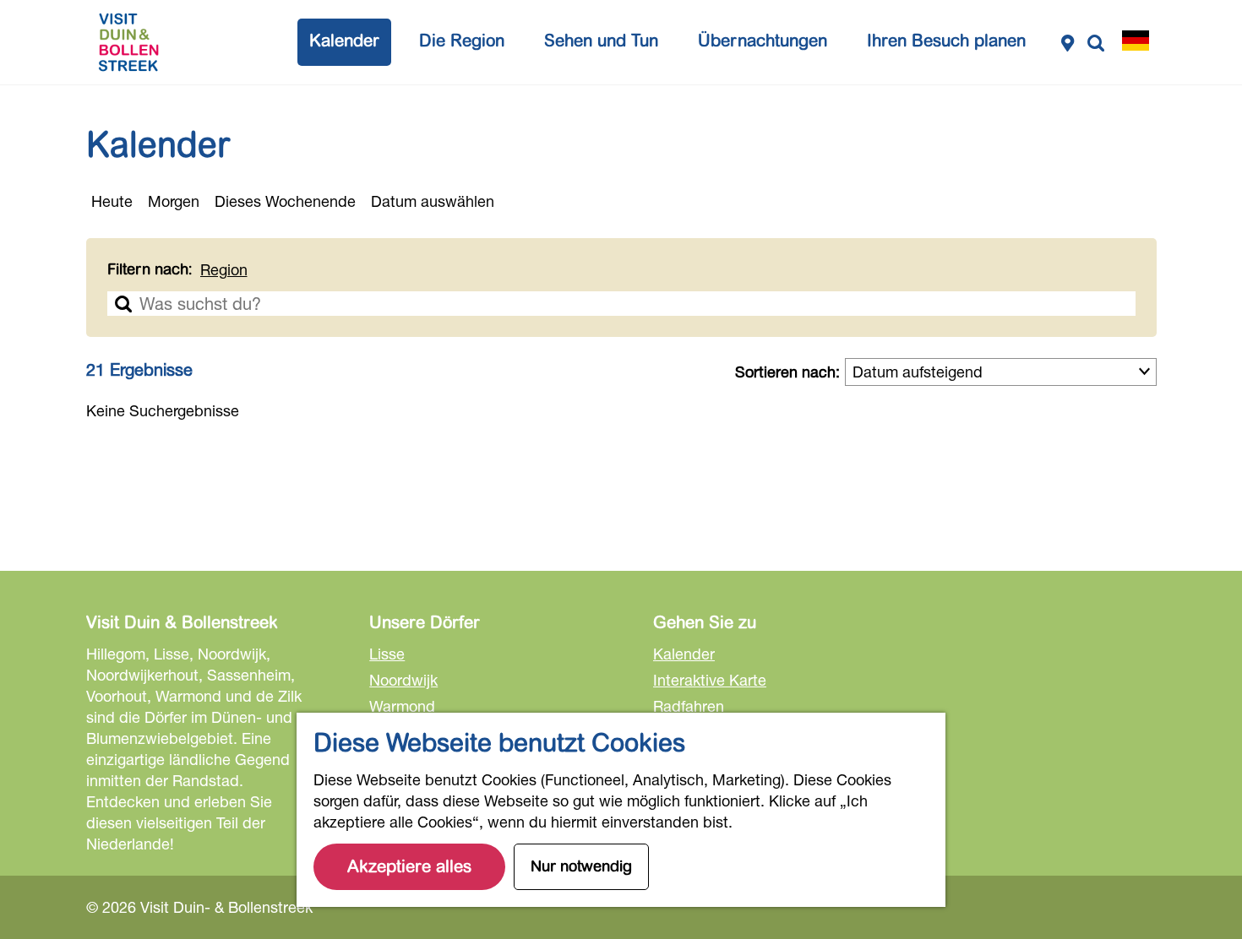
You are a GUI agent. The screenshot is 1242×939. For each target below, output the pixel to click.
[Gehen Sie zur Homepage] (128, 42)
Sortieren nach (787, 371)
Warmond (402, 706)
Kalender (684, 653)
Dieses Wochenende (285, 201)
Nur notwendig (581, 866)
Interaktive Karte (709, 679)
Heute (112, 201)
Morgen (173, 201)
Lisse (387, 653)
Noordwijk (403, 679)
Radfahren (688, 706)
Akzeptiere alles (409, 866)
